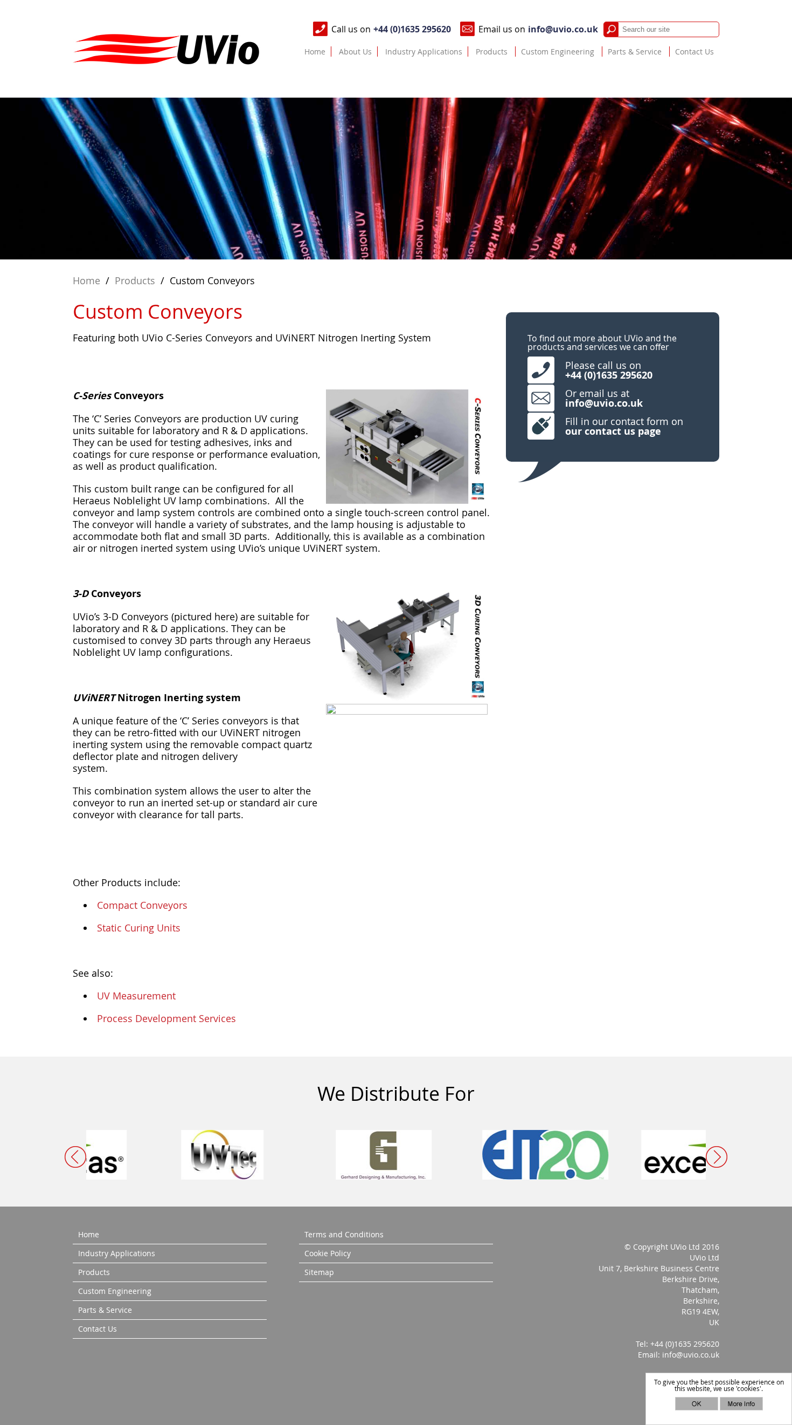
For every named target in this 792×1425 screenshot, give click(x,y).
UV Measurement (136, 995)
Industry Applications (423, 51)
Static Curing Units (138, 927)
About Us (355, 51)
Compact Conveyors (142, 905)
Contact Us (694, 51)
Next (716, 1157)
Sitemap (319, 1272)
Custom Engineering (557, 51)
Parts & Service (635, 51)
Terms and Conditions (344, 1234)
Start (392, 1160)
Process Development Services (166, 1018)
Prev (75, 1157)
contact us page (623, 431)
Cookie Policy (327, 1253)
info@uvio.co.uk (563, 29)
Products (492, 51)
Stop (400, 1160)
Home (314, 51)
